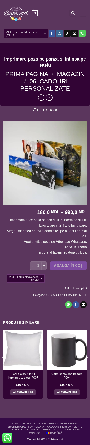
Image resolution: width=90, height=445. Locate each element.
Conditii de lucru (67, 429)
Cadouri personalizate (65, 426)
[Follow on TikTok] (67, 33)
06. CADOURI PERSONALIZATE (66, 295)
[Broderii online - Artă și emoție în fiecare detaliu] (16, 13)
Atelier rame (18, 429)
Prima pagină (26, 74)
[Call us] (82, 33)
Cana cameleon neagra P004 (67, 375)
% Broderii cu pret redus (58, 423)
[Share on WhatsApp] (68, 304)
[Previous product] (49, 97)
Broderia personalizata (26, 426)
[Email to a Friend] (83, 304)
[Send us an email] (74, 33)
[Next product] (41, 97)
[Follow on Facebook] (52, 33)
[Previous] (3, 366)
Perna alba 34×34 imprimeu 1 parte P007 (23, 375)
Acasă (16, 423)
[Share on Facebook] (75, 304)
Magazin (71, 74)
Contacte (36, 433)
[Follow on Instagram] (59, 33)
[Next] (86, 366)
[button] (35, 13)
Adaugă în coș (68, 265)
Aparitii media (41, 429)
